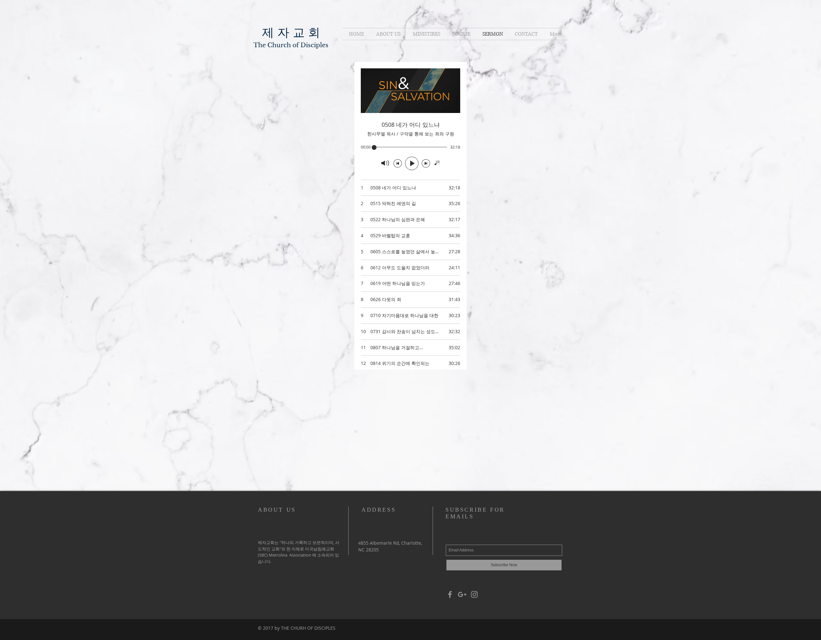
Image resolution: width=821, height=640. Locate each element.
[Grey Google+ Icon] (462, 594)
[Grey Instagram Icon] (474, 594)
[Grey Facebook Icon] (449, 594)
